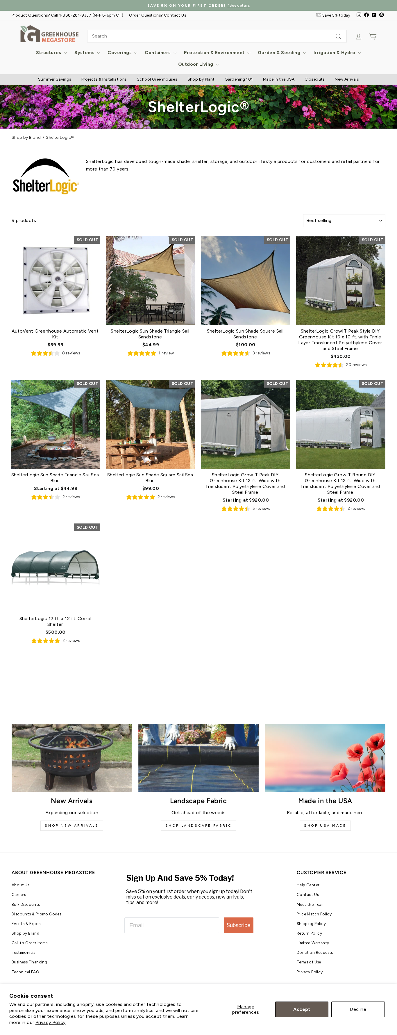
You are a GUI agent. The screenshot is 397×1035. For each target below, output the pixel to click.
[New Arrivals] (72, 758)
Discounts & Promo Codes (36, 914)
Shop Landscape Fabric (198, 825)
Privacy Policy (50, 1022)
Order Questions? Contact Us (157, 15)
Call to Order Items (30, 942)
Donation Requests (315, 952)
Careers (19, 894)
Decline (358, 1009)
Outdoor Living (196, 64)
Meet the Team (311, 904)
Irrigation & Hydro (335, 52)
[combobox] (217, 36)
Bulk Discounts (26, 904)
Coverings (120, 52)
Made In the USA (279, 79)
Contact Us (308, 894)
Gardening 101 (239, 79)
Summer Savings (54, 79)
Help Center (308, 885)
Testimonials (23, 952)
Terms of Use (309, 962)
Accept (301, 1009)
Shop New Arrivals (72, 825)
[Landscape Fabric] (198, 758)
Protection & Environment (215, 52)
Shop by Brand (26, 137)
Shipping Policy (311, 923)
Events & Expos (26, 923)
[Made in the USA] (325, 758)
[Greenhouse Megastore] (49, 33)
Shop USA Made (325, 825)
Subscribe (239, 925)
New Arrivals (347, 79)
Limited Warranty (313, 942)
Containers (158, 52)
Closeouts (315, 79)
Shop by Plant (201, 79)
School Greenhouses (157, 79)
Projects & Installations (104, 79)
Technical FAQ (25, 972)
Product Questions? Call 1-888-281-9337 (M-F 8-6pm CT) (67, 15)
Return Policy (309, 933)
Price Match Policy (314, 914)
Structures (49, 52)
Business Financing (29, 962)
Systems (85, 52)
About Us (20, 885)
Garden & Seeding (280, 52)
